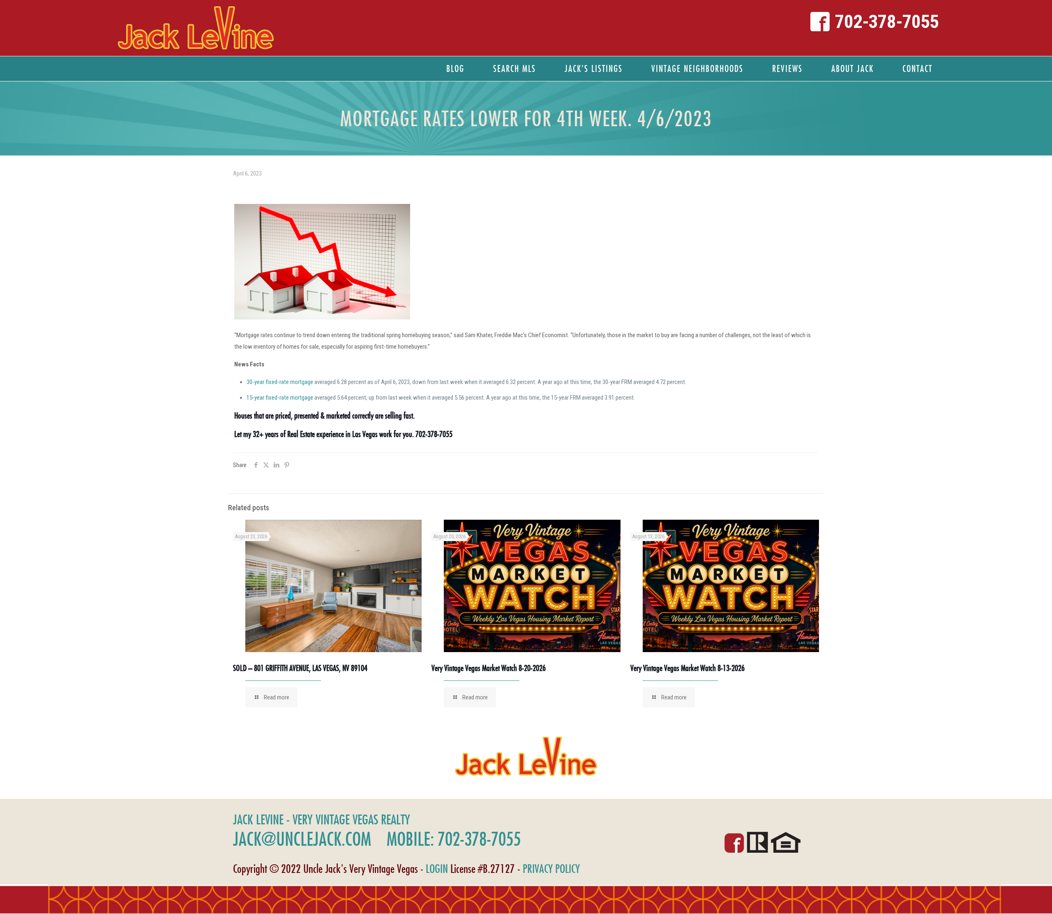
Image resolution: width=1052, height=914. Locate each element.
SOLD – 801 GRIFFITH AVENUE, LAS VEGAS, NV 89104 (300, 668)
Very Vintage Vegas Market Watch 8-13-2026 (687, 668)
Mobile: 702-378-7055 (454, 838)
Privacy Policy (551, 868)
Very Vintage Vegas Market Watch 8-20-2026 (488, 668)
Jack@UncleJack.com (302, 838)
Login (437, 868)
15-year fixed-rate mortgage (280, 397)
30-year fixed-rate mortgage (280, 382)
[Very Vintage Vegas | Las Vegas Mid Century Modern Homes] (196, 28)
